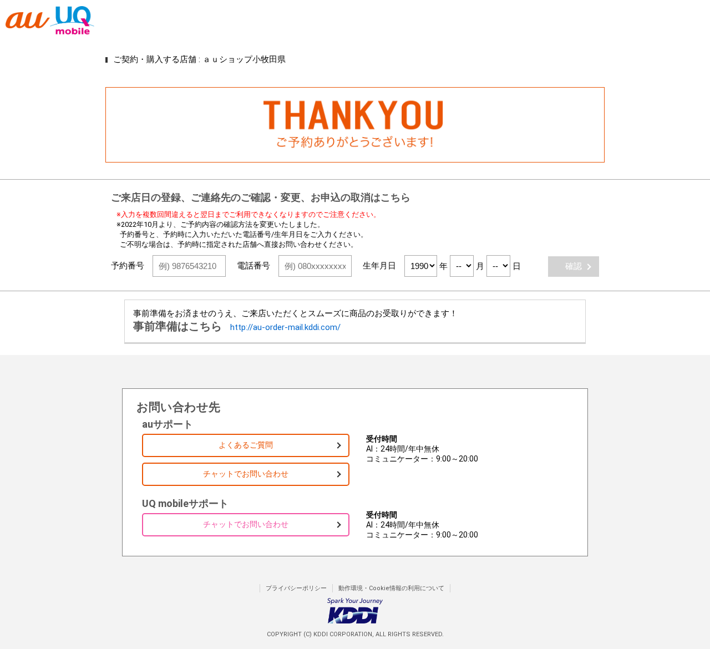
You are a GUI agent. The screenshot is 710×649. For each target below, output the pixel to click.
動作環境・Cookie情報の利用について (391, 588)
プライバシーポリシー (296, 588)
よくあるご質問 (246, 444)
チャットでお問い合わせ (245, 473)
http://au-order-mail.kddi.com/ (285, 327)
